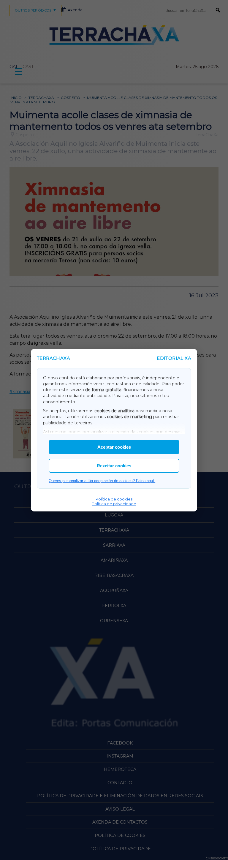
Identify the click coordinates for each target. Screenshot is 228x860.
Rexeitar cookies (114, 465)
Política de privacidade (114, 503)
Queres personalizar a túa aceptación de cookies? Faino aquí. (102, 481)
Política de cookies (114, 499)
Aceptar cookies (114, 447)
